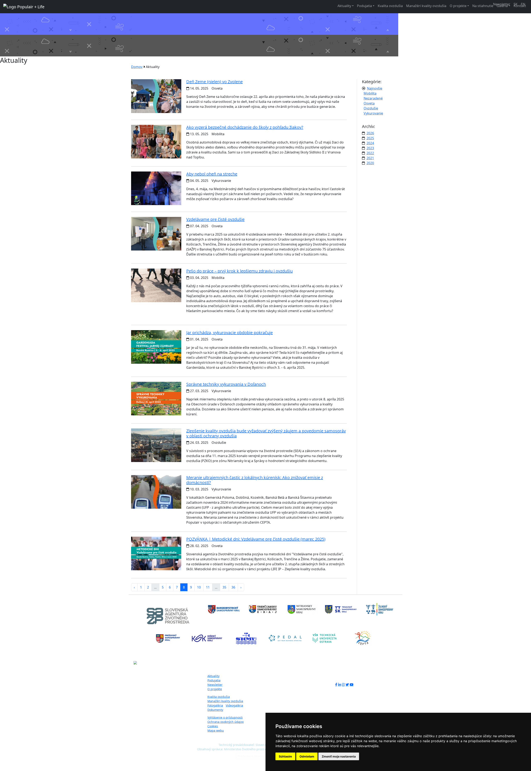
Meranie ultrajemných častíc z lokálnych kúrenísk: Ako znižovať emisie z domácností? (254, 480)
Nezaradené (373, 98)
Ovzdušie (371, 108)
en (523, 4)
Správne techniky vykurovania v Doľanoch (226, 384)
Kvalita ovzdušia (390, 6)
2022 (370, 153)
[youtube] (351, 684)
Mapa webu (215, 730)
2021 (370, 158)
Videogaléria (234, 705)
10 (199, 587)
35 (224, 587)
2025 (370, 138)
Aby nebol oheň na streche (211, 174)
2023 (370, 148)
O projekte (458, 6)
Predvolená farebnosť (253, 756)
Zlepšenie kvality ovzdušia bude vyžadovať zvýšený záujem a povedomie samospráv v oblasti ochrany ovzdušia (266, 433)
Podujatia (364, 6)
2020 (370, 163)
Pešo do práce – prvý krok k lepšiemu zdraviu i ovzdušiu (239, 271)
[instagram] (343, 684)
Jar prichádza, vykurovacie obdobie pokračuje (229, 332)
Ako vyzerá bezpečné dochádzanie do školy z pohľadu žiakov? (244, 127)
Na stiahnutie (482, 6)
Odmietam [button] (307, 756)
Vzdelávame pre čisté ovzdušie (215, 219)
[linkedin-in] (339, 684)
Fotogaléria (215, 705)
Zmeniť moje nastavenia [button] (339, 756)
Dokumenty (215, 710)
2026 (370, 133)
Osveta (369, 103)
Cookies (212, 726)
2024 (370, 143)
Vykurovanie (373, 113)
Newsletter (215, 685)
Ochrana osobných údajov (225, 722)
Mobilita (370, 93)
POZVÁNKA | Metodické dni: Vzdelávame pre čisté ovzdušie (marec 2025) (255, 539)
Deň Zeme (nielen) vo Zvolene (214, 81)
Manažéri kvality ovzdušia (426, 6)
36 (233, 587)
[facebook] (336, 684)
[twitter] (347, 684)
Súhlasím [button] (285, 756)
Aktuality (344, 6)
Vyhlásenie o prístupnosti (225, 717)
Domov (136, 66)
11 (208, 587)
